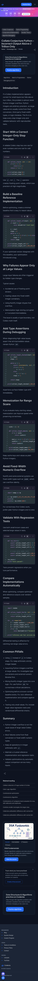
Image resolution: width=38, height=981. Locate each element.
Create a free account (14, 882)
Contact (6, 950)
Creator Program (9, 938)
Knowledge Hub (12, 49)
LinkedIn (6, 957)
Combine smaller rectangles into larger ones (16, 807)
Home (3, 49)
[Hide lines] (27, 157)
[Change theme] (24, 157)
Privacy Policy (8, 948)
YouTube (6, 960)
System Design (8, 935)
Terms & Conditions (10, 945)
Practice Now (26, 4)
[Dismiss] (33, 869)
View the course (11, 859)
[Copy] (22, 157)
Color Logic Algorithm (9, 789)
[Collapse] (30, 157)
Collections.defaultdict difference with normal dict (18, 811)
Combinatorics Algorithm (10, 797)
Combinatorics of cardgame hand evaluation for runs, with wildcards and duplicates (19, 802)
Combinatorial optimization (11, 793)
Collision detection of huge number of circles (16, 785)
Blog (5, 932)
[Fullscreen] (33, 157)
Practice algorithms (13, 70)
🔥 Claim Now (26, 14)
